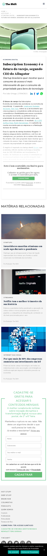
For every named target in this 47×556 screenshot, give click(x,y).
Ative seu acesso (27, 185)
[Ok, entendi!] (44, 550)
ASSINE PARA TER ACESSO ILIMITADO (17, 525)
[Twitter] (37, 93)
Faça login (29, 183)
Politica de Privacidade (30, 552)
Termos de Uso (22, 469)
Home (3, 11)
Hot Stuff (5, 13)
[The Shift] (9, 4)
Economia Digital (8, 15)
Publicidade (5, 516)
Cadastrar (24, 475)
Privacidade (36, 469)
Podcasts (6, 506)
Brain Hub (6, 499)
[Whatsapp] (41, 93)
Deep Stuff (6, 495)
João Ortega (11, 93)
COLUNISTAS (6, 502)
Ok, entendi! (13, 552)
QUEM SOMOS (7, 510)
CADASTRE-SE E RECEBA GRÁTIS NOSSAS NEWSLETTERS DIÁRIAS (19, 530)
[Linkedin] (31, 93)
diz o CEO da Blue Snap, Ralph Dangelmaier (22, 121)
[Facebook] (34, 93)
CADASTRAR (23, 178)
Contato (4, 513)
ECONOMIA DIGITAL (10, 60)
